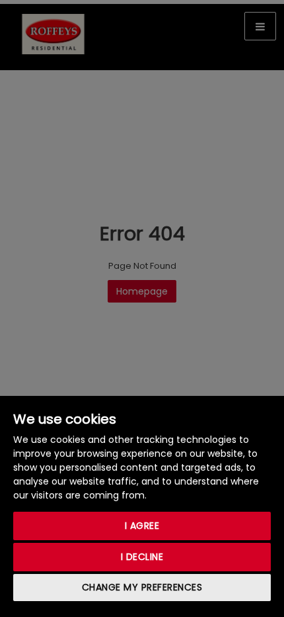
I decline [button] (142, 556)
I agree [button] (142, 525)
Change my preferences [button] (142, 587)
